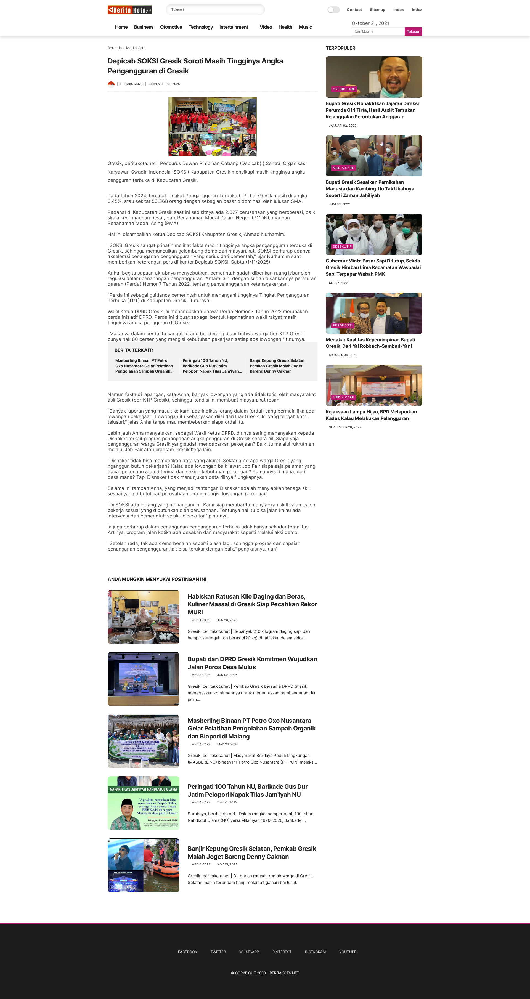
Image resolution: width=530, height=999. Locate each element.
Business (143, 27)
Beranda (115, 48)
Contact (354, 9)
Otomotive (171, 27)
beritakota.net (284, 973)
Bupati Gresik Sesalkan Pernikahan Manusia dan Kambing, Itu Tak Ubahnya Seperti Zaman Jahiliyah (370, 188)
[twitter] (123, 562)
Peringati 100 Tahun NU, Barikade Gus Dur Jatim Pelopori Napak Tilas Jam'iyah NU (211, 366)
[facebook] (112, 562)
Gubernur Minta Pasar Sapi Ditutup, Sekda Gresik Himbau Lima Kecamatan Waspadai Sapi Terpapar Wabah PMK (373, 267)
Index (398, 9)
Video (266, 27)
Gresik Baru (344, 89)
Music (305, 27)
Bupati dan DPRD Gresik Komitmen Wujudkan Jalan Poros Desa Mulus (252, 663)
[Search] (259, 9)
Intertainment (233, 27)
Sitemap (377, 9)
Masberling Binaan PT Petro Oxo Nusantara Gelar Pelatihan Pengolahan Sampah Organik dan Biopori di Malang (144, 366)
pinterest (282, 952)
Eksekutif (342, 247)
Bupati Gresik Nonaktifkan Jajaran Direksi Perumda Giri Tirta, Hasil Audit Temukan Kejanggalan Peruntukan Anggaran (372, 110)
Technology (201, 27)
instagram (315, 952)
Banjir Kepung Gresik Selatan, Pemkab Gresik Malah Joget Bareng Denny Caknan (278, 365)
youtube (347, 952)
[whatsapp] (134, 562)
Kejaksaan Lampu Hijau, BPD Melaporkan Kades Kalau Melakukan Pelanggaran (371, 415)
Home (121, 27)
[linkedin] (156, 562)
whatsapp (249, 952)
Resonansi (343, 325)
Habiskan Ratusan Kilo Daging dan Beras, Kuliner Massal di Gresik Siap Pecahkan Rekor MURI (252, 604)
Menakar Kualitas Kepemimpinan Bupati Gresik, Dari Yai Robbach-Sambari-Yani (370, 343)
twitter (218, 952)
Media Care (136, 48)
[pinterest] (145, 562)
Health (285, 27)
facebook (187, 952)
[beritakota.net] (130, 12)
